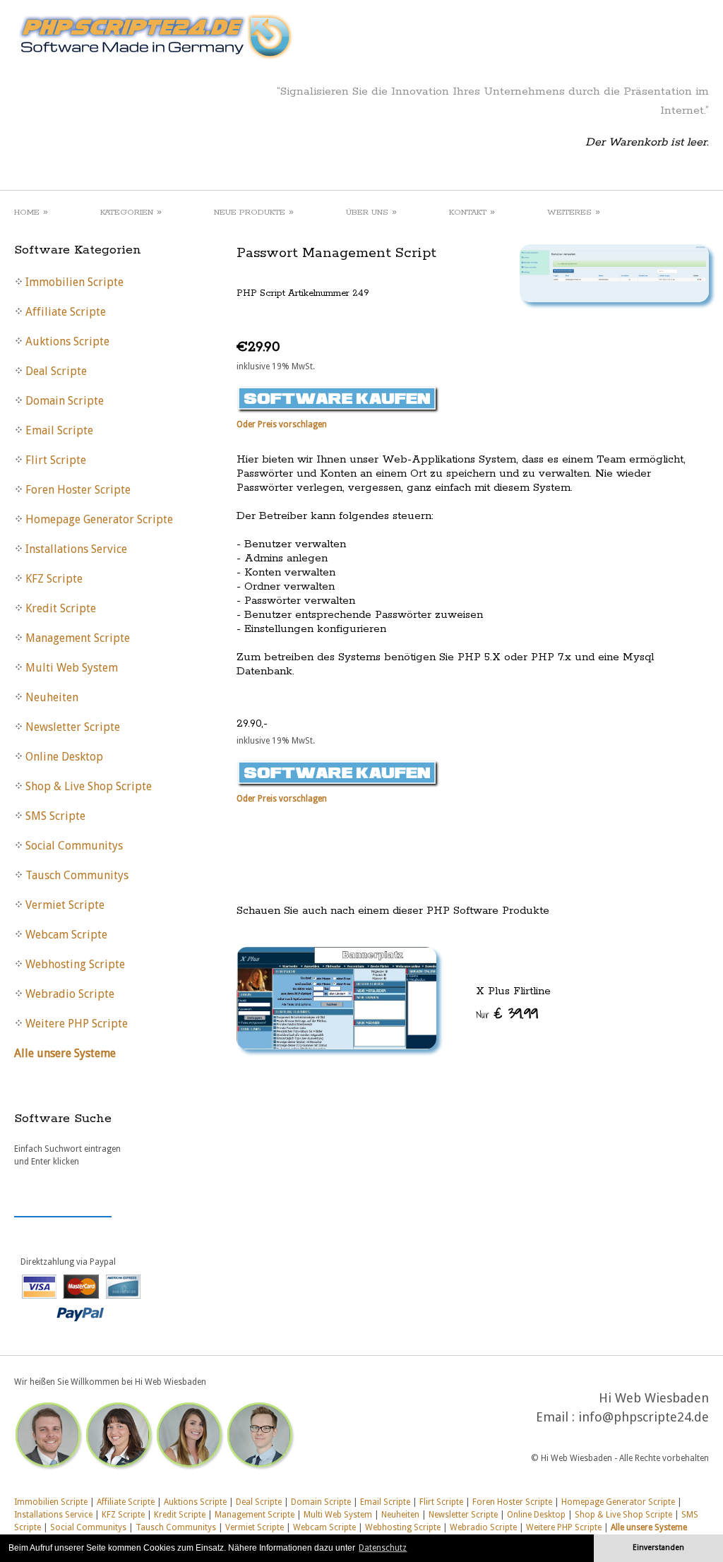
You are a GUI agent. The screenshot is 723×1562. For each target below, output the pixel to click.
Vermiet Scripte (254, 1527)
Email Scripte (385, 1502)
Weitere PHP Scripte (564, 1527)
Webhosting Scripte (403, 1527)
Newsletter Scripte (463, 1515)
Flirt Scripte (441, 1502)
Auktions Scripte (195, 1502)
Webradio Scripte (483, 1527)
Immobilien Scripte (51, 1502)
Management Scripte (254, 1515)
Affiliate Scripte (126, 1502)
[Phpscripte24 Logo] (155, 60)
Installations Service (53, 1515)
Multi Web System (338, 1515)
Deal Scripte (259, 1502)
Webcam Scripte (324, 1527)
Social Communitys (88, 1527)
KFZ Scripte (123, 1515)
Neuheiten (400, 1515)
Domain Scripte (321, 1502)
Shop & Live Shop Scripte (623, 1515)
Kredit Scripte (179, 1515)
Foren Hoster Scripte (512, 1502)
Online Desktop (536, 1515)
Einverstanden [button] (658, 1547)
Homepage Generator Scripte (618, 1502)
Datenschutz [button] (383, 1548)
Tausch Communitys (176, 1527)
